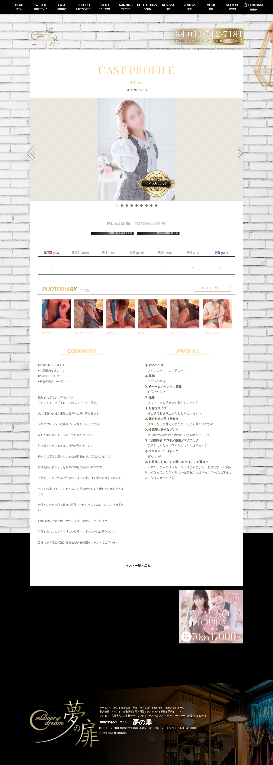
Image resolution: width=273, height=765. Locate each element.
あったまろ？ (179, 333)
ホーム (103, 707)
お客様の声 (129, 715)
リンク (140, 715)
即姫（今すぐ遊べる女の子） (148, 707)
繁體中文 (192, 715)
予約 (170, 711)
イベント (116, 711)
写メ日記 (139, 711)
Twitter (169, 715)
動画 (163, 711)
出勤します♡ (212, 333)
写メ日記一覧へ (211, 288)
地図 (193, 728)
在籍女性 (125, 707)
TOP (128, 90)
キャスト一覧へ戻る (136, 565)
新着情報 (128, 711)
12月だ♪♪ (48, 333)
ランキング (152, 711)
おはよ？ (112, 333)
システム (114, 707)
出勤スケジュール (175, 707)
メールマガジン (155, 715)
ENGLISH (180, 715)
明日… (142, 333)
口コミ (178, 711)
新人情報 (104, 711)
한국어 (202, 715)
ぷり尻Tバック (84, 333)
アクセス (104, 715)
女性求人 (116, 715)
